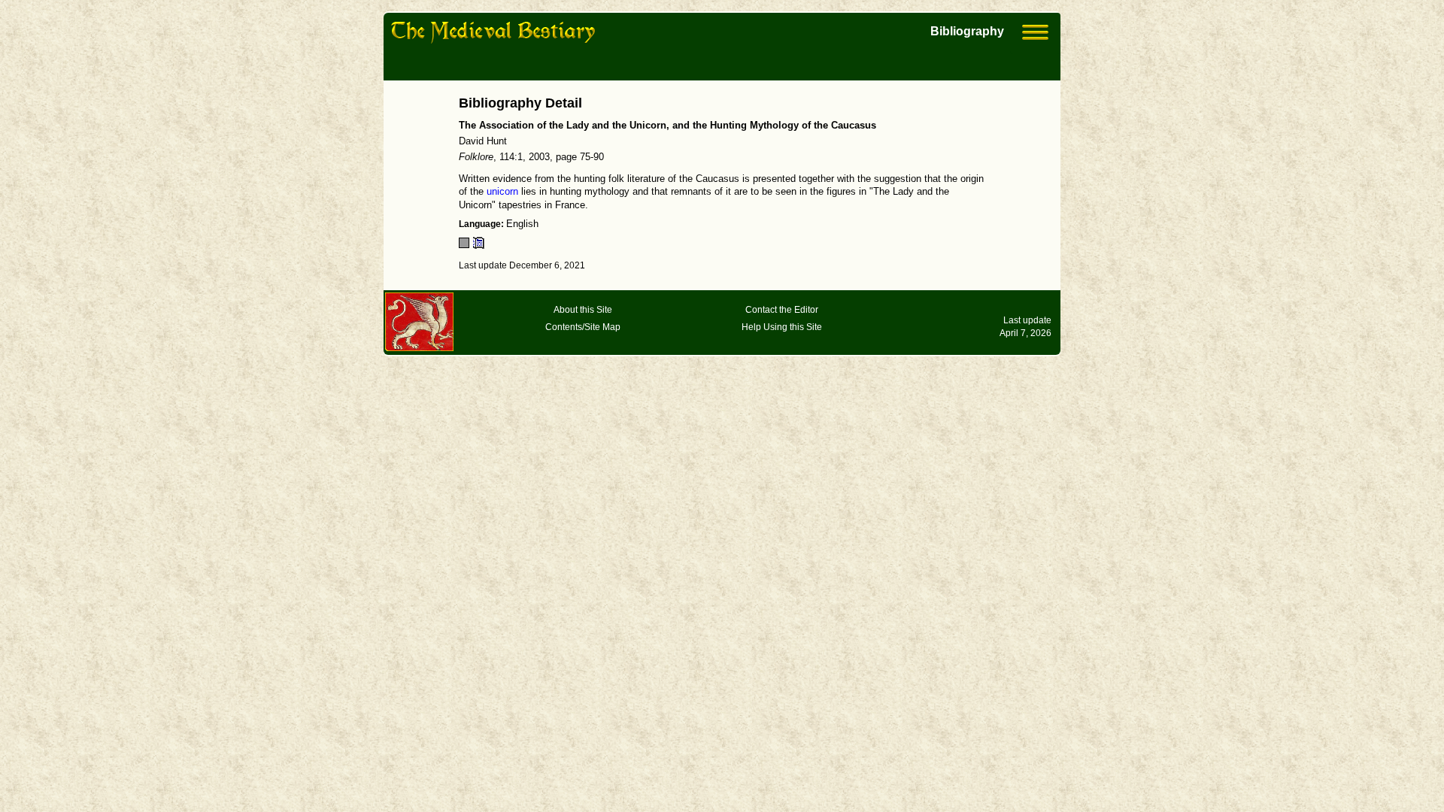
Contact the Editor (781, 309)
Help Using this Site (782, 327)
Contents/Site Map (582, 327)
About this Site (583, 309)
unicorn (502, 191)
